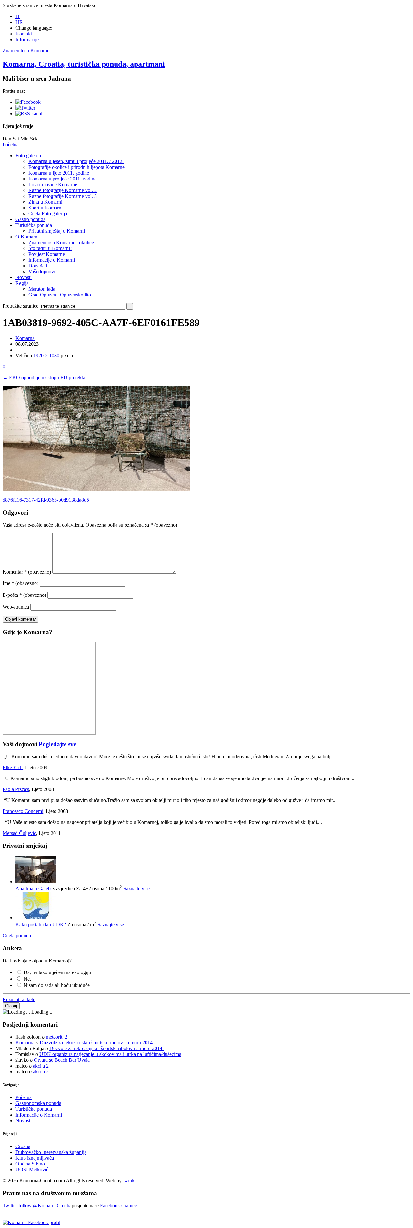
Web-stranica (16, 607)
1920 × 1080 (46, 355)
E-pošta (24, 595)
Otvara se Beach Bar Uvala (62, 1060)
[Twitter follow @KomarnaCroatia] (25, 108)
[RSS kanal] (28, 113)
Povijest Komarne (46, 254)
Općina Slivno (30, 1163)
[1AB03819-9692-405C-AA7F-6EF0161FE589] (96, 489)
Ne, (27, 978)
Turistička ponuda (33, 225)
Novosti (23, 277)
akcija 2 (41, 1065)
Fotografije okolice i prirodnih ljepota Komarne (76, 167)
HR (19, 22)
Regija (22, 283)
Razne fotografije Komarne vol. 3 (62, 196)
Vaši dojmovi (41, 271)
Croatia (22, 1146)
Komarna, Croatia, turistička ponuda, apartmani (84, 64)
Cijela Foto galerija (47, 213)
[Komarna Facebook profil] (31, 1222)
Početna (11, 144)
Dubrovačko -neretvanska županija (50, 1152)
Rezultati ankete (19, 999)
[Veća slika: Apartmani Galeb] (36, 881)
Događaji (37, 265)
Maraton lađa (41, 289)
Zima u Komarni (45, 202)
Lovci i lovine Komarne (52, 184)
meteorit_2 (56, 1036)
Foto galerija (28, 155)
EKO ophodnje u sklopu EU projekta (44, 377)
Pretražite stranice (20, 306)
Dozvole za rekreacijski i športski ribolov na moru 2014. (97, 1042)
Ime (20, 583)
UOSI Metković (31, 1169)
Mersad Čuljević (19, 833)
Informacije (27, 39)
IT (17, 16)
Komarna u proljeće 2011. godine (62, 178)
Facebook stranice (118, 1205)
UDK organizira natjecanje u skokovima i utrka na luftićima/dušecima (110, 1054)
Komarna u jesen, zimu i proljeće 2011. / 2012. (76, 161)
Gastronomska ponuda (38, 1103)
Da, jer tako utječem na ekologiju (57, 972)
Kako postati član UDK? (40, 924)
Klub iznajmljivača (34, 1158)
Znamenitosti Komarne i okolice (61, 242)
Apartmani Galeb (33, 888)
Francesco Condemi (23, 811)
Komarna (25, 338)
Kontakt (23, 33)
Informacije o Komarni (51, 260)
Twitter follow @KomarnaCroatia (37, 1205)
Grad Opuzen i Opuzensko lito (59, 294)
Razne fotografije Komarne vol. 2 (62, 190)
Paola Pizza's (16, 789)
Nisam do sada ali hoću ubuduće (57, 985)
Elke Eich (13, 767)
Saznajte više (136, 888)
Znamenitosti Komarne (26, 50)
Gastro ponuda (30, 219)
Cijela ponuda (17, 935)
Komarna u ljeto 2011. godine (58, 173)
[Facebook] (28, 102)
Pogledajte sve (57, 744)
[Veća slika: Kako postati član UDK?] (36, 917)
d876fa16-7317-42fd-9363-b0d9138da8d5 (46, 500)
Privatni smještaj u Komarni (56, 231)
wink (129, 1180)
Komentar (27, 572)
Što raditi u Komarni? (50, 248)
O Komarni (27, 236)
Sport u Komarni (45, 207)
